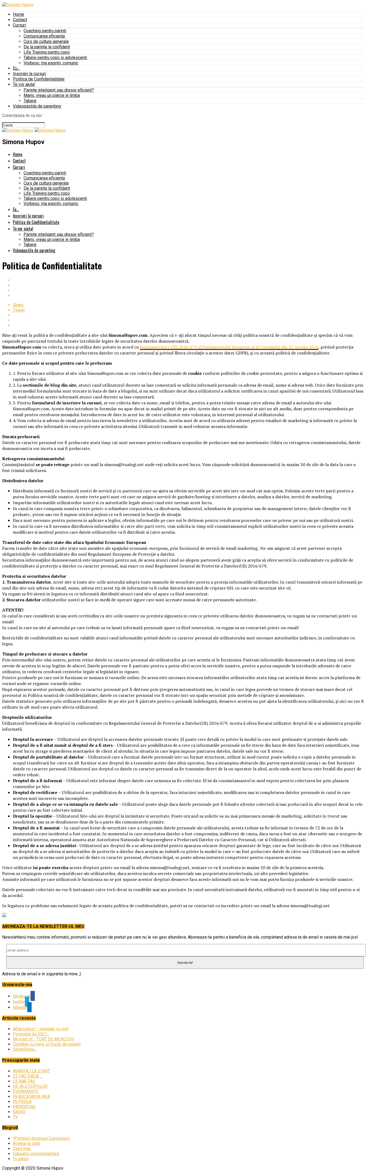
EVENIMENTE (26, 1091)
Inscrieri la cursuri (29, 73)
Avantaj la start (26, 1143)
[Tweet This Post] (188, 285)
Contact (20, 19)
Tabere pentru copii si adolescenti (55, 57)
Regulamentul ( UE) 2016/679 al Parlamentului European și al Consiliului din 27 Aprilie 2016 (229, 347)
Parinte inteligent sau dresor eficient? (59, 90)
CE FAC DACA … (27, 1076)
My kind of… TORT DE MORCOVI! (43, 1039)
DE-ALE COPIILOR (30, 1086)
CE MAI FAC (24, 1081)
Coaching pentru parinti (45, 30)
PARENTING (24, 1106)
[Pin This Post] (188, 290)
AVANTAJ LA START (31, 1071)
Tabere (30, 100)
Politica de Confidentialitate (39, 79)
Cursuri (19, 25)
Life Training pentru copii (47, 52)
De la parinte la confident (47, 46)
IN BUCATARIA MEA (31, 1096)
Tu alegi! (21, 1158)
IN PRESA (22, 1101)
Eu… (16, 68)
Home (18, 14)
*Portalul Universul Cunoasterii (41, 1138)
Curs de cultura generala (46, 41)
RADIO (19, 1111)
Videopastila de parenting (37, 106)
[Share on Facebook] (188, 280)
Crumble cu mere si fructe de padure (47, 1044)
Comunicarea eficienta (44, 36)
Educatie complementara (36, 1153)
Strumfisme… (25, 1049)
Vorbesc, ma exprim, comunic (51, 62)
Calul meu (22, 1148)
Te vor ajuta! (24, 84)
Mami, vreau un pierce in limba (52, 95)
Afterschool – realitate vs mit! (41, 1028)
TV (15, 1116)
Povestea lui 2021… (31, 1034)
